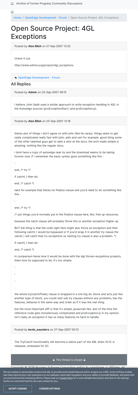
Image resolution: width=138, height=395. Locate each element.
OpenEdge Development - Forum (46, 17)
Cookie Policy (66, 377)
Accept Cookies (18, 388)
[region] (69, 381)
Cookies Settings (49, 388)
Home (17, 17)
